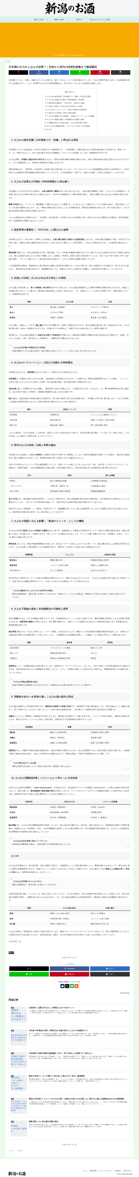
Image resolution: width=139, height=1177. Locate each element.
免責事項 (118, 1171)
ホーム (85, 1171)
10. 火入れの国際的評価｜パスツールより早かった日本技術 (68, 126)
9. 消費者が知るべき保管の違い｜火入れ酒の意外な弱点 (67, 123)
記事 (12, 952)
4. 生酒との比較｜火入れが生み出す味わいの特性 (65, 106)
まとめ (49, 129)
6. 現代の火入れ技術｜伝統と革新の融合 (61, 113)
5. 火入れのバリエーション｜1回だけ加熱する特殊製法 (67, 109)
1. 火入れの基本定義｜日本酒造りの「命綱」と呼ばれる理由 (69, 96)
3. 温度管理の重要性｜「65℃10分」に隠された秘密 (66, 103)
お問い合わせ (127, 1171)
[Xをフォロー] (67, 986)
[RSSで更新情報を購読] (76, 986)
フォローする (15, 941)
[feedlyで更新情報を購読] (72, 986)
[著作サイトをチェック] (62, 986)
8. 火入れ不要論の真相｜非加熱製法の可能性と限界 (65, 119)
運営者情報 (93, 1171)
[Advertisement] (69, 39)
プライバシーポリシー (106, 1171)
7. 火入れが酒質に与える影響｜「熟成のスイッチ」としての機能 (70, 116)
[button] (120, 72)
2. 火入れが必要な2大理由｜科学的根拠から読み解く (66, 100)
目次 (66, 92)
